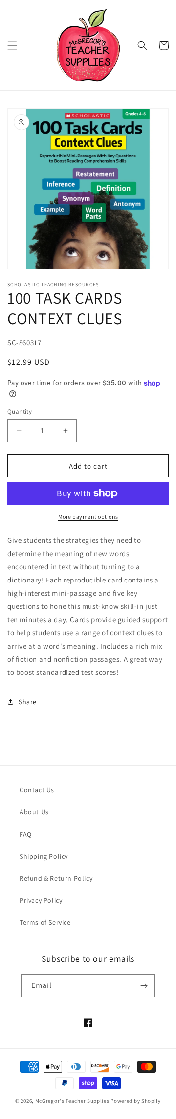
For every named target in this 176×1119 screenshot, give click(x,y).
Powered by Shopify (135, 1100)
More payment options (88, 516)
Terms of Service (45, 922)
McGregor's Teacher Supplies (72, 1100)
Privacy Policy (41, 900)
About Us (34, 811)
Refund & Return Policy (56, 878)
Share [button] (28, 701)
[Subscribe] (143, 985)
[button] (12, 45)
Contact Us (37, 789)
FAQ (26, 834)
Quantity (19, 411)
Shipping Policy (44, 856)
